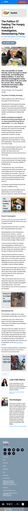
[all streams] (26, 509)
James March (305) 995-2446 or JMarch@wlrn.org (10, 494)
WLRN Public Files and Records (10, 484)
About (4, 459)
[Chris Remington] (4, 402)
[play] (2, 509)
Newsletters (5, 475)
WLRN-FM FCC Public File (8, 482)
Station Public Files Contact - (9, 490)
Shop (4, 472)
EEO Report (5, 487)
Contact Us (5, 463)
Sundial (13, 13)
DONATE (23, 2)
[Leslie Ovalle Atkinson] (4, 382)
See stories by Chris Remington (17, 426)
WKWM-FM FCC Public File (8, 483)
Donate (12, 123)
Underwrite (5, 469)
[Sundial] (6, 13)
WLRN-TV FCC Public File (8, 480)
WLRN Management (7, 495)
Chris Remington (21, 36)
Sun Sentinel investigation (12, 219)
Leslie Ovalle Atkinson (9, 36)
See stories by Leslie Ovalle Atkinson (16, 392)
